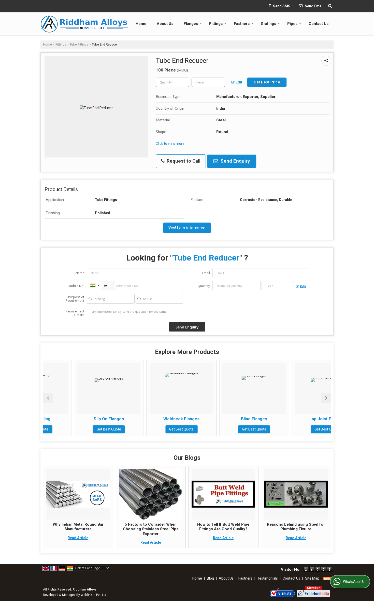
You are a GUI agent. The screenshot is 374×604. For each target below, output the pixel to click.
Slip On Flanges (80, 418)
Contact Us (318, 23)
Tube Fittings (79, 44)
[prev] (48, 398)
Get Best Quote (80, 429)
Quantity (204, 286)
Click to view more (170, 143)
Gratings (268, 23)
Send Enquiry (234, 161)
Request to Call (182, 161)
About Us (165, 23)
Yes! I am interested (187, 227)
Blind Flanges (225, 418)
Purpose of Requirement (75, 299)
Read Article (78, 538)
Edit (238, 82)
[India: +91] (94, 285)
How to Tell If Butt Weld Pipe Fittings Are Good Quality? (223, 526)
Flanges (191, 23)
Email (206, 273)
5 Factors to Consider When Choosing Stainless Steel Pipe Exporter (151, 529)
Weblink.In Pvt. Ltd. (94, 595)
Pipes (292, 23)
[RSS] (327, 578)
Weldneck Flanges (153, 418)
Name (80, 273)
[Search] (330, 6)
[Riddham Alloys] (84, 24)
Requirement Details (75, 313)
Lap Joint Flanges (298, 418)
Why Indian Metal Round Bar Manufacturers (78, 526)
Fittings (216, 23)
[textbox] (208, 82)
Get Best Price (267, 82)
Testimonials (267, 578)
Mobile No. (76, 286)
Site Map (312, 578)
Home (141, 23)
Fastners (242, 23)
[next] (326, 398)
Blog (210, 578)
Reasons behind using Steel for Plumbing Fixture (296, 526)
